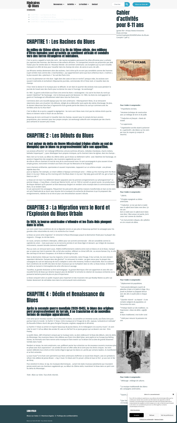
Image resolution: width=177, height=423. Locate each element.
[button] (173, 394)
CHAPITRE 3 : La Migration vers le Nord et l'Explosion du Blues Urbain (56, 19)
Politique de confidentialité (147, 419)
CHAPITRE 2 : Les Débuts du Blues (43, 17)
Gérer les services (135, 410)
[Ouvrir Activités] (75, 4)
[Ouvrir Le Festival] (88, 4)
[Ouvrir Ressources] (64, 4)
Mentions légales (159, 419)
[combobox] (118, 4)
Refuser (151, 415)
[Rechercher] (127, 4)
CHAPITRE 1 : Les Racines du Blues (43, 15)
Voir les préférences (167, 415)
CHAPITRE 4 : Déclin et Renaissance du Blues (47, 22)
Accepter (136, 415)
